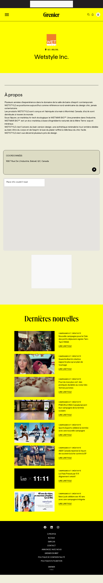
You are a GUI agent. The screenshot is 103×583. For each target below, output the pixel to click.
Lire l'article (65, 346)
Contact (51, 545)
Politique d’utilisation (51, 561)
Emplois (51, 542)
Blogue (51, 538)
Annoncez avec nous (51, 549)
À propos (51, 534)
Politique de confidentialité (51, 557)
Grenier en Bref (51, 553)
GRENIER (51, 567)
